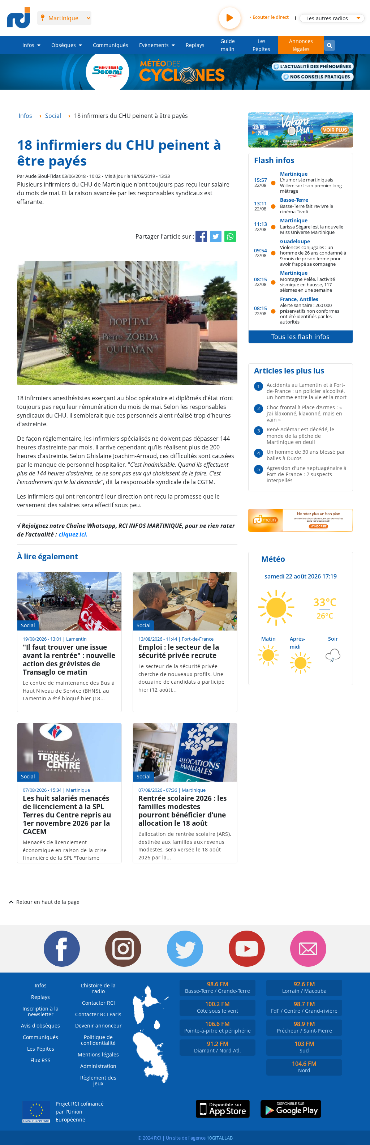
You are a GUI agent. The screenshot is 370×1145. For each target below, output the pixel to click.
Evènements (154, 45)
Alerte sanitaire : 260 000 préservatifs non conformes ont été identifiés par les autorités (309, 313)
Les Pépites (261, 45)
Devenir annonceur (98, 1025)
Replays (195, 45)
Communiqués (110, 45)
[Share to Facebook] (201, 236)
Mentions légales (98, 1054)
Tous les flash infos (300, 336)
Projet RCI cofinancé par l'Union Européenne (80, 1111)
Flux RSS (40, 1060)
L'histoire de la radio (98, 988)
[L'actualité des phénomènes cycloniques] (313, 67)
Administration (98, 1066)
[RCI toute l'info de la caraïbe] (18, 18)
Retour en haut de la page (47, 901)
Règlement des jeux (98, 1080)
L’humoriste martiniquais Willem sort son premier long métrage (311, 185)
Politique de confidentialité (98, 1040)
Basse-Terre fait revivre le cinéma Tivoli (306, 209)
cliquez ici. (73, 534)
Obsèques (63, 45)
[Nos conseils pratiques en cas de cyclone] (317, 77)
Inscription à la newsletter (40, 1011)
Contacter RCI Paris (98, 1014)
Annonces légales (301, 45)
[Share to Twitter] (215, 236)
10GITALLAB (220, 1138)
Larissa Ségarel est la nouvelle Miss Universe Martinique (311, 229)
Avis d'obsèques (40, 1025)
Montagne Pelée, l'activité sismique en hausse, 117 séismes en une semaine (307, 284)
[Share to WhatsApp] (230, 236)
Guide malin (227, 45)
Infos (28, 45)
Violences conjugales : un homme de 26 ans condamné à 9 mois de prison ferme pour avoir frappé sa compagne (313, 255)
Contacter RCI (98, 1002)
